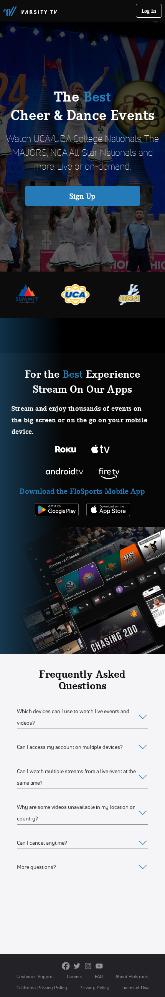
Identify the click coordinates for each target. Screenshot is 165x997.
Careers (75, 976)
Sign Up (82, 196)
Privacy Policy (94, 987)
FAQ (99, 976)
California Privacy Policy (41, 987)
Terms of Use (135, 987)
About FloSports (132, 976)
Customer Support (35, 976)
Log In (149, 10)
